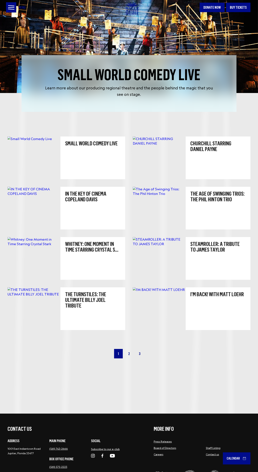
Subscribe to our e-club (105, 449)
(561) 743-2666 (58, 448)
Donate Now (212, 7)
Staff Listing (213, 448)
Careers (158, 454)
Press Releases (163, 441)
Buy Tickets (238, 7)
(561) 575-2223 (58, 467)
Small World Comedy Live (128, 73)
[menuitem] (212, 7)
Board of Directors (165, 448)
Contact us (212, 454)
